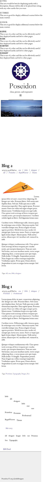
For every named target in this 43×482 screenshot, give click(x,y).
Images (23, 374)
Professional (17, 293)
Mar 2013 (9, 428)
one (19, 170)
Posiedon (12, 172)
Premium (6, 293)
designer (34, 170)
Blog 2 (7, 165)
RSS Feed (7, 449)
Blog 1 (7, 286)
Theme (34, 172)
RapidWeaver (23, 172)
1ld (4, 172)
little (26, 170)
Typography (17, 374)
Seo (28, 374)
